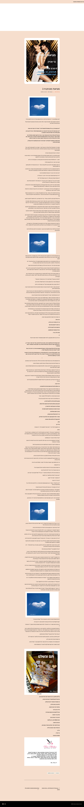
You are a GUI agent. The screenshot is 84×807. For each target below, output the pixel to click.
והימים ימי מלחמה (44, 91)
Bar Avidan (50, 91)
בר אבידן (57, 773)
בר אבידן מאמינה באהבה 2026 (76, 804)
